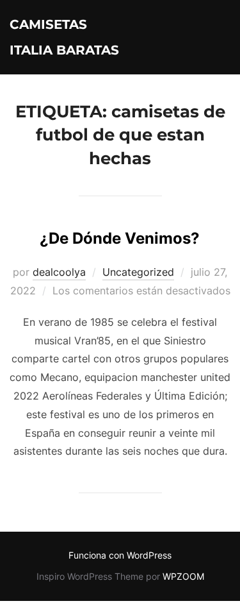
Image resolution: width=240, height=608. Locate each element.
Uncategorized (138, 272)
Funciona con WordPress (120, 555)
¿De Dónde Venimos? (120, 238)
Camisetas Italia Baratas (64, 37)
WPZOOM (183, 576)
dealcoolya (59, 272)
